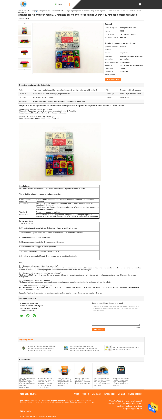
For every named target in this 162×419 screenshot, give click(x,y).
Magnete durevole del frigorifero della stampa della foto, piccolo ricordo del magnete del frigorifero (102, 381)
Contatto (108, 79)
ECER (92, 402)
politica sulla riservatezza (30, 400)
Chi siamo (97, 394)
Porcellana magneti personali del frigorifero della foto (63, 400)
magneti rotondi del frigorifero (62, 293)
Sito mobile (26, 411)
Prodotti (26, 11)
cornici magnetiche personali (41, 293)
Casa (20, 11)
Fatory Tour (109, 394)
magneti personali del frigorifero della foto (88, 293)
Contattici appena (49, 416)
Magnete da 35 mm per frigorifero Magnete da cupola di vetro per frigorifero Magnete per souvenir (121, 381)
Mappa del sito (135, 394)
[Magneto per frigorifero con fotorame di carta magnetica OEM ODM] (108, 348)
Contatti (121, 394)
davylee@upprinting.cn (132, 408)
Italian (60, 4)
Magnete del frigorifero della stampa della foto (48, 11)
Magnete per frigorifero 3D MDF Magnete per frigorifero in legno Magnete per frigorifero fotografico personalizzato (27, 382)
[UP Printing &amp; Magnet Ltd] (23, 4)
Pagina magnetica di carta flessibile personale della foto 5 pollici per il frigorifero (82, 380)
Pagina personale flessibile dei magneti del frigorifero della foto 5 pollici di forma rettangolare (64, 381)
